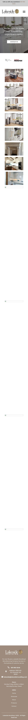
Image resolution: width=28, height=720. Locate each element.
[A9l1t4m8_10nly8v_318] (14, 187)
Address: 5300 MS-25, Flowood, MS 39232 (15, 672)
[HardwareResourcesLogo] (18, 61)
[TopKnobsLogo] (8, 61)
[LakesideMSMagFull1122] (14, 415)
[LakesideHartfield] (14, 301)
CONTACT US (14, 42)
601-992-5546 (15, 667)
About (14, 699)
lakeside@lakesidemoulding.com (15, 677)
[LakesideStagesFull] (14, 529)
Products (14, 703)
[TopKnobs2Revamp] (14, 96)
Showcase (14, 696)
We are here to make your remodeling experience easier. (14, 31)
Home (14, 693)
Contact (14, 706)
